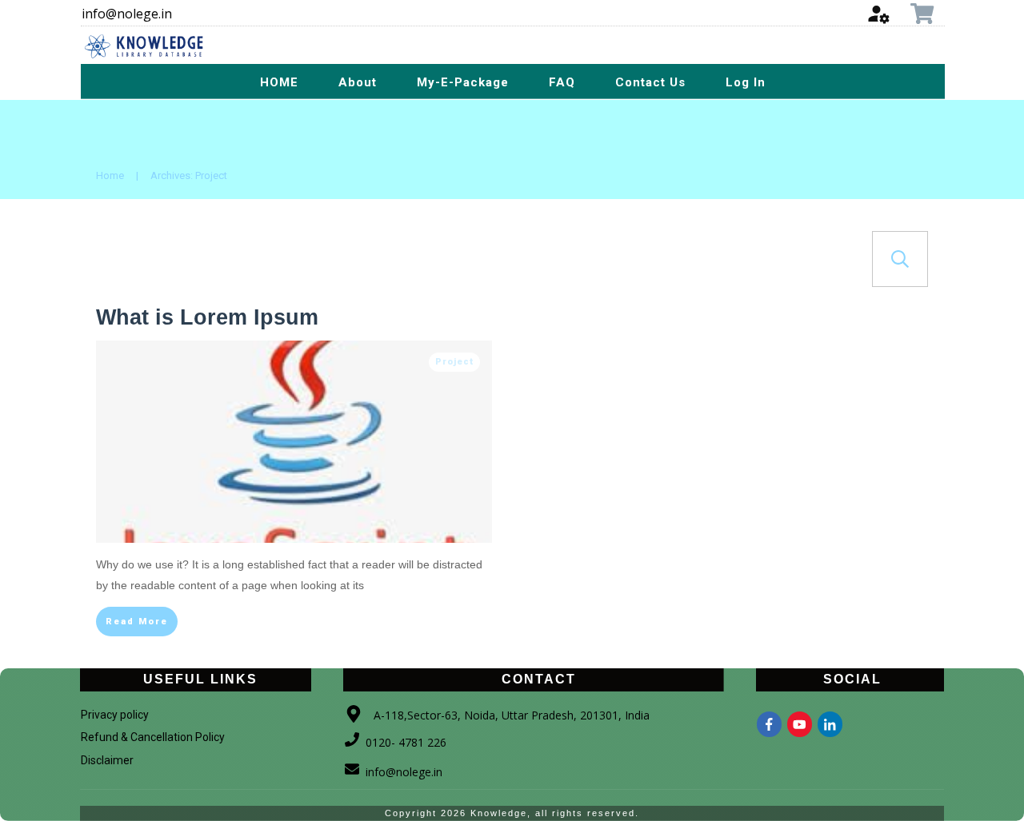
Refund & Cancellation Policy (153, 737)
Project (454, 362)
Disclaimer (107, 760)
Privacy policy (115, 714)
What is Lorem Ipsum (207, 317)
